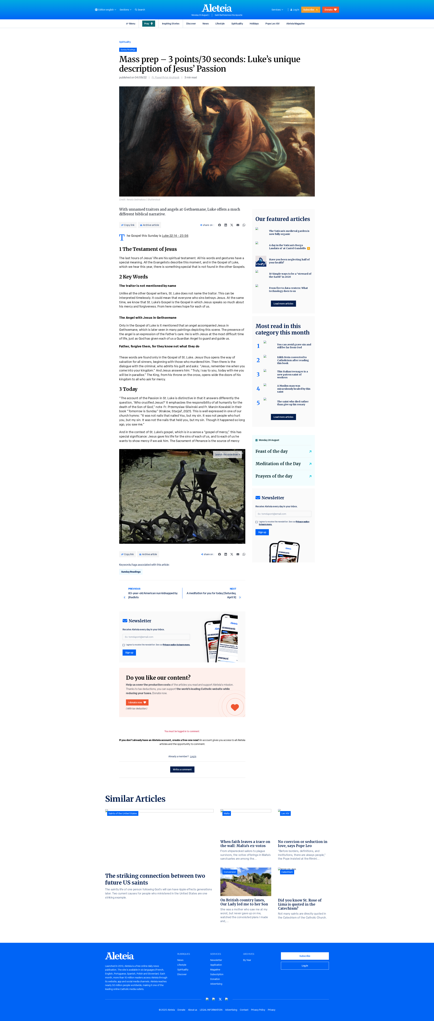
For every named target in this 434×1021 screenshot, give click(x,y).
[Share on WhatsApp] (244, 225)
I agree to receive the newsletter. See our (158, 644)
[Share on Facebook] (219, 225)
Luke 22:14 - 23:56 (175, 236)
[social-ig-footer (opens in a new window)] (226, 999)
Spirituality (237, 23)
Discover (191, 23)
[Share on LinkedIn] (225, 225)
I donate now (135, 702)
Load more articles (283, 303)
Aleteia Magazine (295, 23)
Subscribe (308, 9)
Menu (132, 23)
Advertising (216, 983)
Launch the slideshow (226, 454)
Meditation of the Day (278, 463)
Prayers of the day (273, 476)
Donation (215, 979)
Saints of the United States (122, 813)
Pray (146, 23)
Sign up (129, 652)
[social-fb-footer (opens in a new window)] (213, 999)
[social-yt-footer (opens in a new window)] (207, 999)
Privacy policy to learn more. (176, 644)
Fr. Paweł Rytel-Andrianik (165, 77)
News (206, 23)
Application (216, 964)
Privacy (271, 1009)
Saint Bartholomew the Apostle (228, 15)
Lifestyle (220, 23)
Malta (227, 813)
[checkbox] (124, 645)
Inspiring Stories (170, 23)
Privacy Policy (258, 1009)
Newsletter (216, 960)
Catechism (287, 872)
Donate (329, 9)
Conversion (230, 872)
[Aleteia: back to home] (217, 8)
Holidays (254, 23)
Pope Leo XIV (272, 23)
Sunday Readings (131, 571)
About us (192, 1009)
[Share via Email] (237, 225)
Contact (244, 1009)
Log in (296, 9)
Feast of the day (271, 451)
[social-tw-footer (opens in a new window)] (220, 999)
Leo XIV (285, 813)
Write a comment (182, 769)
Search (141, 9)
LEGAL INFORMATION (211, 1009)
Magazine (215, 969)
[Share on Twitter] (231, 225)
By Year (247, 960)
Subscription (216, 974)
